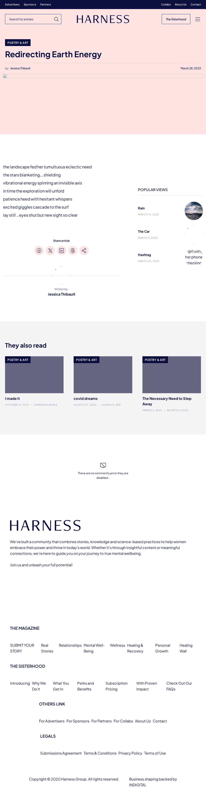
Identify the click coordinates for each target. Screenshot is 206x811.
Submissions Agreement (61, 753)
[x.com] (14, 596)
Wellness (117, 645)
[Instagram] (14, 588)
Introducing (20, 683)
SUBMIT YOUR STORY (22, 648)
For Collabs (123, 721)
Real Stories (47, 648)
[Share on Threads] (72, 250)
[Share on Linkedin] (61, 250)
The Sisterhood (176, 19)
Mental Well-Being (94, 648)
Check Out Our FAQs (179, 686)
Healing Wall (186, 648)
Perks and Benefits (85, 686)
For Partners (101, 721)
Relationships (70, 645)
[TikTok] (14, 604)
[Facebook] (14, 580)
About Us (180, 4)
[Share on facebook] (39, 250)
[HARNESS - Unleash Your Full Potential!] (103, 19)
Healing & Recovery (135, 648)
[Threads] (14, 612)
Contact (196, 4)
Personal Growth (162, 648)
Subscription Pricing (117, 686)
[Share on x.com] (50, 250)
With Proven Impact (146, 686)
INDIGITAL (137, 784)
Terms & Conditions (100, 753)
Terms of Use (155, 753)
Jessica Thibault (20, 68)
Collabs (166, 4)
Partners (45, 4)
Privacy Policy (130, 753)
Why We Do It (39, 686)
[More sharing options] (84, 250)
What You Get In (61, 686)
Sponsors (30, 4)
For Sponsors (78, 721)
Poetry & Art (17, 42)
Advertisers (12, 4)
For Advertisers (52, 721)
